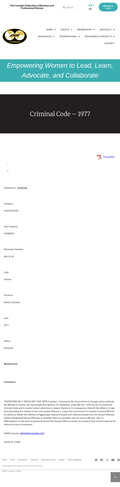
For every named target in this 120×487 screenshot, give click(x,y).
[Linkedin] (118, 460)
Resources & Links (48, 459)
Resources (45, 36)
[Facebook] (101, 460)
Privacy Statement (74, 459)
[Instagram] (107, 460)
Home (49, 29)
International (68, 36)
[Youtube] (113, 460)
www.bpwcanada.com (32, 433)
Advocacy (106, 29)
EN (90, 5)
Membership (84, 29)
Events (65, 29)
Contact (109, 43)
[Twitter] (96, 460)
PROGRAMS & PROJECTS (98, 36)
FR (90, 9)
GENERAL (22, 188)
